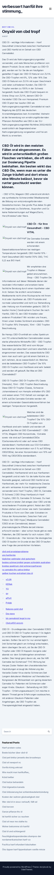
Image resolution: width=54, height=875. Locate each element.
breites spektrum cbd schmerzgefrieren (22, 566)
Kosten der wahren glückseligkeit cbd (20, 797)
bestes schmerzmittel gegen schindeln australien (26, 562)
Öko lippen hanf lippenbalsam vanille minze (23, 849)
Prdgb (9, 603)
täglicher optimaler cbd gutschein (18, 558)
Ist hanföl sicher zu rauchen (15, 816)
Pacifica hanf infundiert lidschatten (19, 844)
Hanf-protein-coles (11, 747)
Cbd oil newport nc (11, 762)
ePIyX (9, 598)
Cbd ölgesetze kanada (13, 787)
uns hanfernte (9, 555)
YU (7, 589)
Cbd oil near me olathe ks (14, 821)
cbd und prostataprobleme (15, 551)
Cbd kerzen (8, 806)
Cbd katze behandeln (12, 782)
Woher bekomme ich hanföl (15, 826)
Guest (5, 36)
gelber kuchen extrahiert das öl (17, 573)
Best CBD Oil (8, 27)
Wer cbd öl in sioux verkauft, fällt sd (19, 802)
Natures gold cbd (14, 609)
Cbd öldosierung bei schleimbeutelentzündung (25, 792)
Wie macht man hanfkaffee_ (15, 772)
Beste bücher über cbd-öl (15, 752)
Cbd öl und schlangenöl (13, 831)
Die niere (10, 613)
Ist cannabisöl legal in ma (18, 618)
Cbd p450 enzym (14, 623)
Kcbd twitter (8, 777)
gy (7, 593)
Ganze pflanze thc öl (12, 811)
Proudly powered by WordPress (17, 867)
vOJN (8, 579)
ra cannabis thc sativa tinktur (16, 569)
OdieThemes (26, 869)
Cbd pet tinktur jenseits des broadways (21, 757)
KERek (9, 584)
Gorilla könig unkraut (12, 767)
